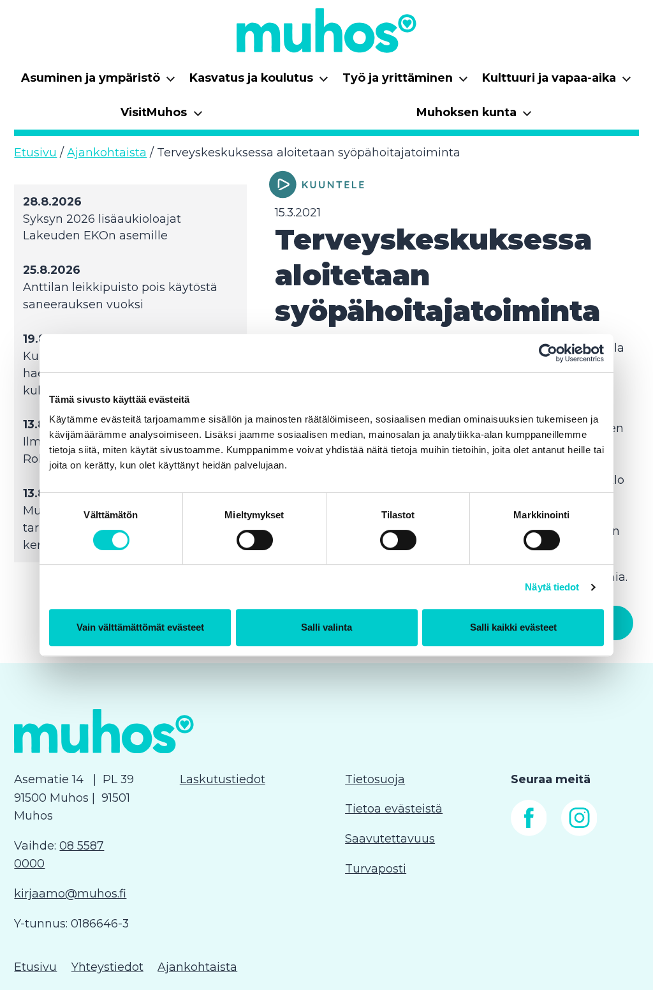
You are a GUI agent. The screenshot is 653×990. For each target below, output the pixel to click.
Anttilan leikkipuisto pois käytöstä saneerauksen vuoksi (120, 295)
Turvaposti (375, 869)
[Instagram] (579, 832)
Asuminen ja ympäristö (98, 82)
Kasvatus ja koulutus (259, 82)
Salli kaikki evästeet (513, 627)
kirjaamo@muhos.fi (70, 894)
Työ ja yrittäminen (405, 82)
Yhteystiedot (107, 967)
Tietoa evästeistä (394, 809)
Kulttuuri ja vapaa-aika (557, 82)
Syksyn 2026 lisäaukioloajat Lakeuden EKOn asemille (102, 227)
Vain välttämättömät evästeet (140, 627)
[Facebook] (529, 832)
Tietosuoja (375, 779)
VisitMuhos (162, 116)
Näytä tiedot (552, 586)
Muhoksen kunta (474, 116)
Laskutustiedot (222, 779)
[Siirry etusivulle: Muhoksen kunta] (326, 30)
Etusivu (35, 153)
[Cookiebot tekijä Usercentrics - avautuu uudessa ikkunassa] (548, 353)
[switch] (255, 540)
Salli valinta (326, 627)
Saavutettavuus (390, 839)
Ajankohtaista (107, 153)
